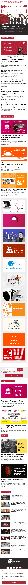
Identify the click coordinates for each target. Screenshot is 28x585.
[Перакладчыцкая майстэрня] (14, 339)
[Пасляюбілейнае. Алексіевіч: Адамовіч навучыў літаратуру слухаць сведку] (14, 446)
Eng (20, 6)
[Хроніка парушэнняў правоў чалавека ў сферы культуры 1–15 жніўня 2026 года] (14, 48)
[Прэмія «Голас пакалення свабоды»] (14, 354)
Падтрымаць (14, 375)
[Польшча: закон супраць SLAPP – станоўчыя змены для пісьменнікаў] (5, 511)
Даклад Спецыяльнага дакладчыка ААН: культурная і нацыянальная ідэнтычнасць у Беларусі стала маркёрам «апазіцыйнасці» (13, 104)
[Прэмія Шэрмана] (14, 235)
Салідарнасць (6, 492)
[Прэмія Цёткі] (14, 206)
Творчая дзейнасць (7, 116)
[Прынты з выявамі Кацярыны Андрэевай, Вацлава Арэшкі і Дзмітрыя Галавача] (5, 551)
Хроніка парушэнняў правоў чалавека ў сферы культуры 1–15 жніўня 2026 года (14, 59)
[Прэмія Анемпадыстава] (14, 309)
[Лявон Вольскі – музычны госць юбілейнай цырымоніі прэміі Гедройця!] (14, 127)
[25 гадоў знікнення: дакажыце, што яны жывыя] (5, 517)
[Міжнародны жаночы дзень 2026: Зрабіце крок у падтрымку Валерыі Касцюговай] (5, 538)
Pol (23, 6)
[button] (3, 23)
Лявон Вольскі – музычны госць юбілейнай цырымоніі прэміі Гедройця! (12, 137)
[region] (14, 577)
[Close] (26, 570)
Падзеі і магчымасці (8, 381)
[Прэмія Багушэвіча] (14, 250)
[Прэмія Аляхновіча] (14, 294)
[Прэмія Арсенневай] (14, 265)
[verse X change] (14, 280)
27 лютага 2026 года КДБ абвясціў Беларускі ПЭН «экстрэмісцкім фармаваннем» (14, 2)
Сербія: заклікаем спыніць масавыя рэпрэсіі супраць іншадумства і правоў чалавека (18, 497)
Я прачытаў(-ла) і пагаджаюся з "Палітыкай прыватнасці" (12, 372)
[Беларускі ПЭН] (6, 6)
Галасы (4, 435)
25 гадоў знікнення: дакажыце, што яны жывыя (18, 516)
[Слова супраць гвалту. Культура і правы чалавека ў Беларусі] (14, 416)
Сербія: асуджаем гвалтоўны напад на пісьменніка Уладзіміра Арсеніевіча (18, 503)
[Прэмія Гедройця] (14, 220)
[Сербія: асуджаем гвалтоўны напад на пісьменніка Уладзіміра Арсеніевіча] (5, 504)
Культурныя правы (7, 37)
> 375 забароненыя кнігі (20, 11)
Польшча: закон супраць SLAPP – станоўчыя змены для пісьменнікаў (18, 510)
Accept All (14, 582)
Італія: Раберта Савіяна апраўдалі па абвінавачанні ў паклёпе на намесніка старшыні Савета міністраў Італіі (18, 531)
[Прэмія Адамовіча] (14, 324)
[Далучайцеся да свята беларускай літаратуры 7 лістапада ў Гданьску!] (14, 391)
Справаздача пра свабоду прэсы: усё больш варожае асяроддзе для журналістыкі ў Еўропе (18, 544)
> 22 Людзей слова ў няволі (7, 11)
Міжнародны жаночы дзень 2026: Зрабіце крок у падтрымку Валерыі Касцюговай (18, 537)
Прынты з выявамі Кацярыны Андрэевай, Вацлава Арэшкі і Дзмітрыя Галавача (18, 551)
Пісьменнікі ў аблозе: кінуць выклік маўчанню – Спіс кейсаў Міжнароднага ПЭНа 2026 (18, 524)
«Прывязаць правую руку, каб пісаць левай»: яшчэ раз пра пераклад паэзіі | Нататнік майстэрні (13, 164)
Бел (17, 6)
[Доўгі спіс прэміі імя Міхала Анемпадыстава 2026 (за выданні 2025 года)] (14, 180)
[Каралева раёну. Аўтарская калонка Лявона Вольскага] (14, 471)
